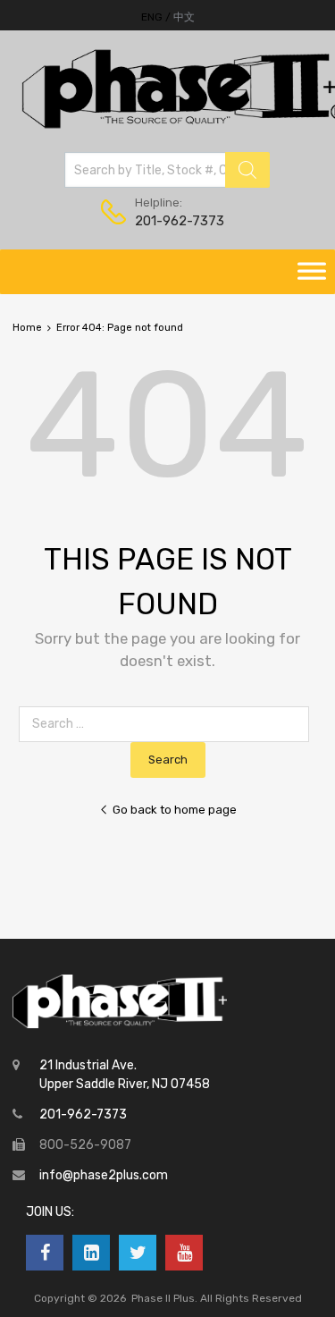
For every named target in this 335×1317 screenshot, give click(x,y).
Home (27, 327)
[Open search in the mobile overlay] (167, 170)
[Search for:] (167, 723)
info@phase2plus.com (103, 1175)
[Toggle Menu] (311, 271)
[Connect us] (44, 1252)
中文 (184, 17)
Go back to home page (175, 809)
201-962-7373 (178, 221)
